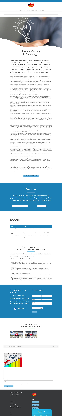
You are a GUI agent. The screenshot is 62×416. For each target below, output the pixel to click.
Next (57, 13)
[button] (44, 10)
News (11, 414)
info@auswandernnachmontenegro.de (15, 406)
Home (11, 412)
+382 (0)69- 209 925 (21, 308)
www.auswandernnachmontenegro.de (15, 407)
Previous (54, 13)
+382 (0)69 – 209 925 (13, 404)
